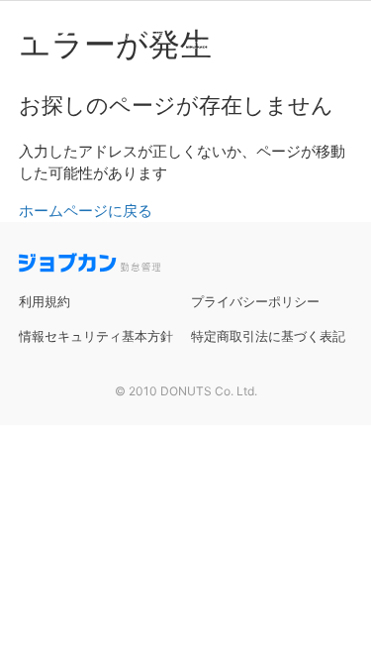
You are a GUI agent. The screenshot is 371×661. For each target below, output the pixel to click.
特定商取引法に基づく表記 (268, 336)
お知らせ (232, 44)
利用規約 (44, 301)
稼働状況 (276, 44)
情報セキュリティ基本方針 (96, 336)
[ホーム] (87, 34)
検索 (197, 44)
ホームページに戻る (85, 210)
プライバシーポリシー (255, 301)
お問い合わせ (329, 44)
